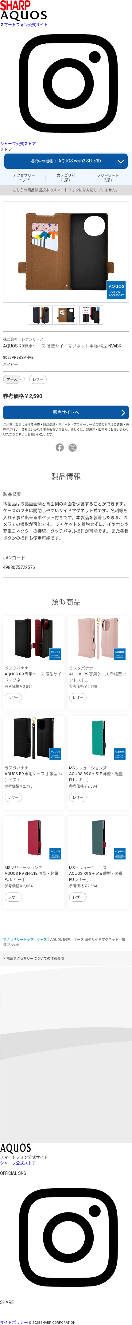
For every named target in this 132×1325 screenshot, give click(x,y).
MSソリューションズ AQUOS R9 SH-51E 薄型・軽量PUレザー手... (96, 774)
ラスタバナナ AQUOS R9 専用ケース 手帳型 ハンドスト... (98, 674)
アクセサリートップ (24, 177)
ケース (11, 379)
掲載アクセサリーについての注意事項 (35, 959)
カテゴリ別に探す (66, 177)
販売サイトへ (66, 412)
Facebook (60, 447)
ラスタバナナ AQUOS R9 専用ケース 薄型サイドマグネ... (33, 674)
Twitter (73, 447)
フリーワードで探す (108, 177)
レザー (38, 379)
